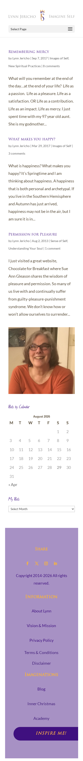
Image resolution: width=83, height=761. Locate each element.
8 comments (51, 66)
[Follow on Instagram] (46, 563)
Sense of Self (58, 241)
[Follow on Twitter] (36, 563)
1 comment (52, 248)
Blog (41, 688)
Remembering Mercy (28, 52)
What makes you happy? (31, 139)
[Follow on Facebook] (27, 563)
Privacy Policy (41, 640)
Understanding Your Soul (25, 248)
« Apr (12, 484)
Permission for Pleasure (32, 234)
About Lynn (41, 610)
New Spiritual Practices (24, 66)
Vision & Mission (41, 625)
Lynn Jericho (21, 58)
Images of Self (59, 58)
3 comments (16, 153)
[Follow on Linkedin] (55, 563)
